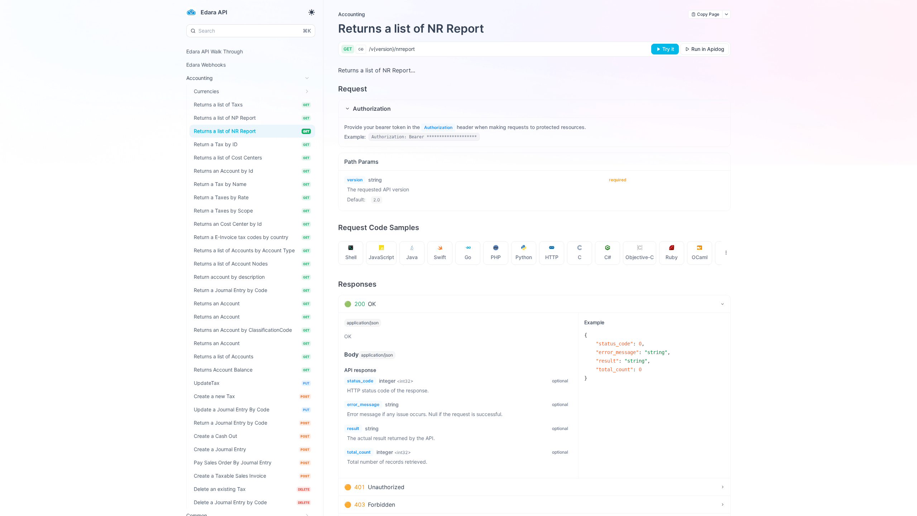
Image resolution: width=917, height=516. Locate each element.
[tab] (351, 253)
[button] (534, 108)
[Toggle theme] (311, 12)
